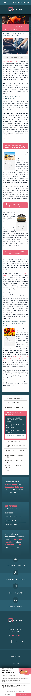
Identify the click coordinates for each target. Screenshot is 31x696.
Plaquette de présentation (12, 441)
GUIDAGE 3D (9, 513)
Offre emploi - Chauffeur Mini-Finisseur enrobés (13, 466)
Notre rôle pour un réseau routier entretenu (14, 408)
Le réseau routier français (11, 62)
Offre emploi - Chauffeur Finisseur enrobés (14, 461)
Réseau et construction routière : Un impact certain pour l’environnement (15, 426)
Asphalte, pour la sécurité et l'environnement (13, 413)
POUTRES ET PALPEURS (13, 517)
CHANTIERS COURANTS (12, 524)
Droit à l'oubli (15, 663)
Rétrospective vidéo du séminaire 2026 (14, 451)
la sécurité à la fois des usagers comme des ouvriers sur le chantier (15, 358)
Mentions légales (15, 656)
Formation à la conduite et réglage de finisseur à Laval (15, 446)
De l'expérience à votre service (14, 398)
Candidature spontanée (11, 471)
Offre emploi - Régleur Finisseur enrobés (14, 456)
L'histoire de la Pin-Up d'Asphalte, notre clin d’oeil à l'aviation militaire (15, 403)
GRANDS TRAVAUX (11, 521)
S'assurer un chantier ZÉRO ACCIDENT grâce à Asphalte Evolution (14, 419)
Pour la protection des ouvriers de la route (15, 431)
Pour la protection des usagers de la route (15, 436)
